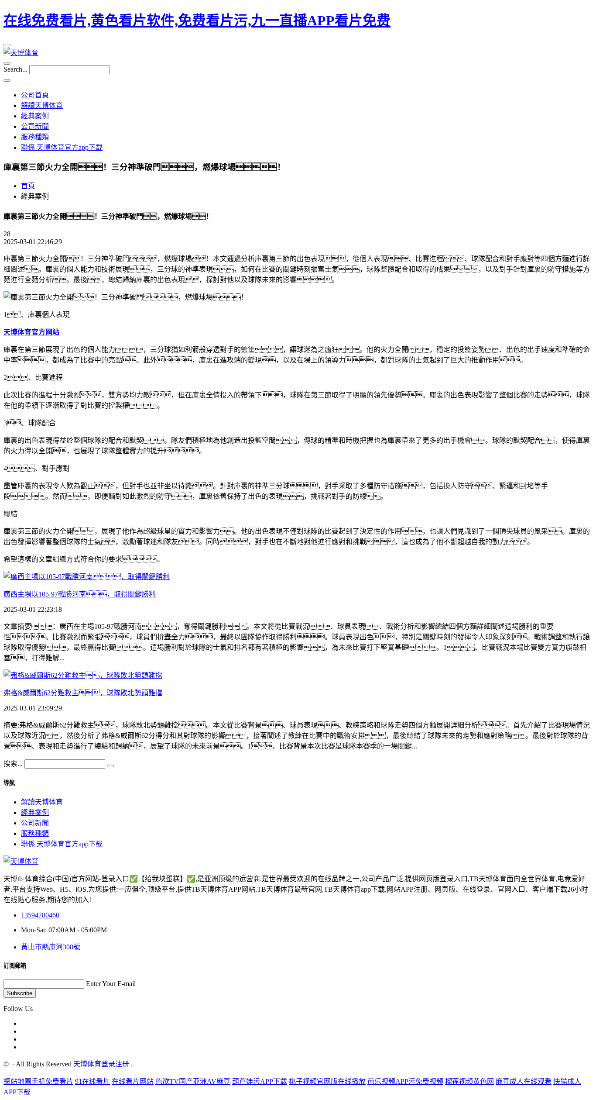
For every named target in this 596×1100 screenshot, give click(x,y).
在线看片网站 (133, 1081)
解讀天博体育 (42, 105)
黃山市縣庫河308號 (50, 947)
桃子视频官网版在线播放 (327, 1081)
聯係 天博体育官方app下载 (62, 147)
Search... (15, 69)
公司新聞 (35, 126)
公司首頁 (35, 95)
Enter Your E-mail (111, 983)
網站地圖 (17, 1081)
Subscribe (19, 993)
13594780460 (40, 915)
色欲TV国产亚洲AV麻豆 (192, 1081)
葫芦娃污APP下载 (259, 1081)
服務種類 (35, 137)
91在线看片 (92, 1081)
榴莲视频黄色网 (469, 1081)
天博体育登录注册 (101, 1064)
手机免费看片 (52, 1081)
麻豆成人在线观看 (523, 1081)
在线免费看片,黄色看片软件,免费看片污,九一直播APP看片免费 (196, 20)
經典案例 (35, 116)
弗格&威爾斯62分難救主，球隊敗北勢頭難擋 (82, 693)
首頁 (28, 186)
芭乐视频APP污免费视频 (405, 1081)
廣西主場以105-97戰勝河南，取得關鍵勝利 (79, 594)
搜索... (13, 763)
